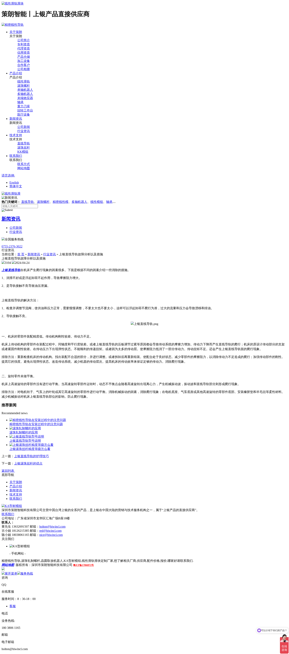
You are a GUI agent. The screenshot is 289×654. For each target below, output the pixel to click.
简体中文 (15, 186)
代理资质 (23, 48)
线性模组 (96, 201)
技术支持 (15, 135)
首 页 (20, 254)
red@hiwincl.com (50, 530)
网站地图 (23, 168)
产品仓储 (23, 56)
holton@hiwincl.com (52, 526)
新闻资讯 (15, 118)
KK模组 (22, 151)
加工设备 (23, 61)
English (14, 182)
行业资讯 (23, 131)
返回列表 (8, 470)
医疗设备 (23, 114)
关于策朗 (15, 32)
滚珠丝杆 (23, 147)
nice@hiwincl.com (51, 534)
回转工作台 (25, 110)
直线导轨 (23, 143)
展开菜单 (11, 573)
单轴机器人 (25, 89)
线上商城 (11, 569)
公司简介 (23, 40)
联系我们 (15, 155)
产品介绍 (15, 73)
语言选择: (8, 175)
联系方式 (23, 164)
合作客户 (23, 65)
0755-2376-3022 (12, 246)
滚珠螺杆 (23, 85)
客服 (12, 606)
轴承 (20, 102)
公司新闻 (23, 127)
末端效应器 (25, 98)
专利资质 (23, 44)
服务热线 (26, 573)
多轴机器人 (25, 94)
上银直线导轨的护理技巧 (31, 456)
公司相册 (23, 69)
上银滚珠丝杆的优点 (28, 463)
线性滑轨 (23, 81)
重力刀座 (23, 106)
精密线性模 (60, 201)
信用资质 (23, 52)
